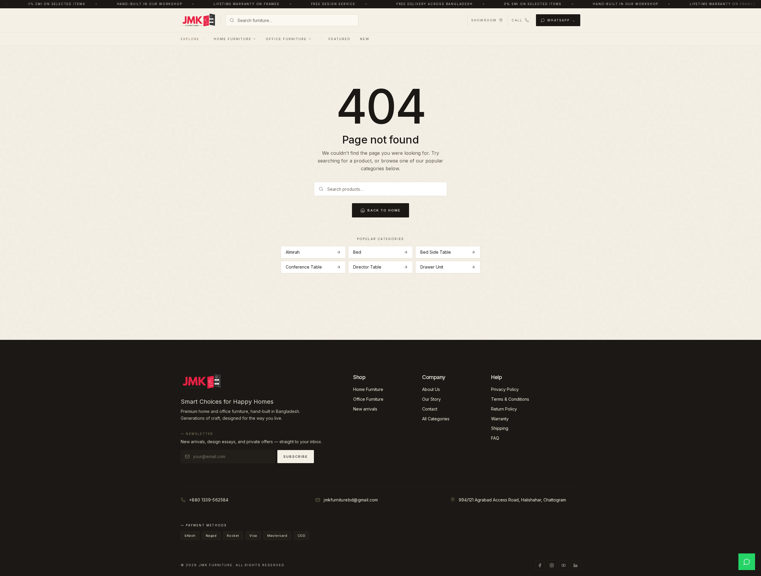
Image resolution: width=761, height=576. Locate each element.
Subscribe (295, 457)
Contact (429, 408)
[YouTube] (563, 565)
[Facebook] (540, 565)
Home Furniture (232, 39)
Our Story (431, 399)
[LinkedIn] (575, 565)
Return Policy (504, 408)
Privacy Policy (505, 389)
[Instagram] (551, 565)
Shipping (499, 428)
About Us (431, 389)
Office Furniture (286, 39)
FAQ (495, 438)
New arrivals (365, 408)
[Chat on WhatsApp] (746, 561)
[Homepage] (198, 20)
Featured (339, 39)
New (365, 39)
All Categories (435, 418)
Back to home (384, 210)
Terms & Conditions (510, 399)
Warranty (500, 418)
